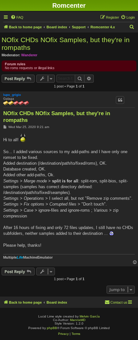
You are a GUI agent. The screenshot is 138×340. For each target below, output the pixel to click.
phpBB (52, 328)
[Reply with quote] (120, 100)
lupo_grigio (12, 94)
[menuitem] (17, 17)
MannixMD (77, 320)
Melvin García (90, 316)
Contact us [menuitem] (118, 302)
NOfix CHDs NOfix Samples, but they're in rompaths (66, 43)
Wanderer (29, 55)
